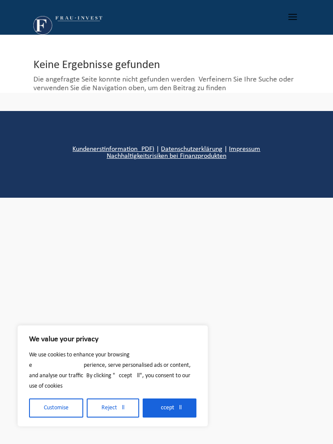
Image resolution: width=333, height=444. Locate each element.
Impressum (244, 149)
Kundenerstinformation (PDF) (113, 149)
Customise (56, 408)
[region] (112, 376)
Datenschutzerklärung (191, 149)
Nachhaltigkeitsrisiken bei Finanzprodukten (166, 156)
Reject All (112, 408)
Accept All (169, 408)
